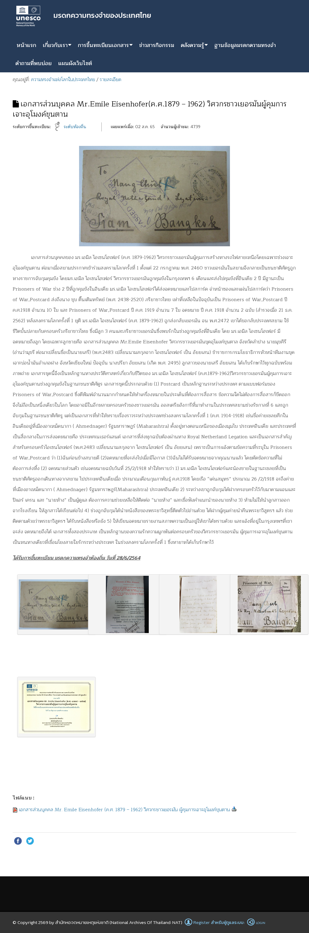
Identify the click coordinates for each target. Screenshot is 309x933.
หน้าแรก (26, 45)
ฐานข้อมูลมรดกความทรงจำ (245, 45)
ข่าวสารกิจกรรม (156, 45)
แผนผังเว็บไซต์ (75, 63)
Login (260, 922)
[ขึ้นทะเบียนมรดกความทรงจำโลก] (84, 15)
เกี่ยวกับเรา (55, 45)
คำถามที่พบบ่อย (33, 63)
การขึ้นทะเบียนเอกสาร (103, 45)
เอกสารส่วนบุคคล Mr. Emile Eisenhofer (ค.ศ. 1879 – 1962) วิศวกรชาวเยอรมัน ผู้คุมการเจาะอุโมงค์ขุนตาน (124, 810)
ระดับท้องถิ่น (75, 126)
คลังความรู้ (192, 45)
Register (201, 922)
